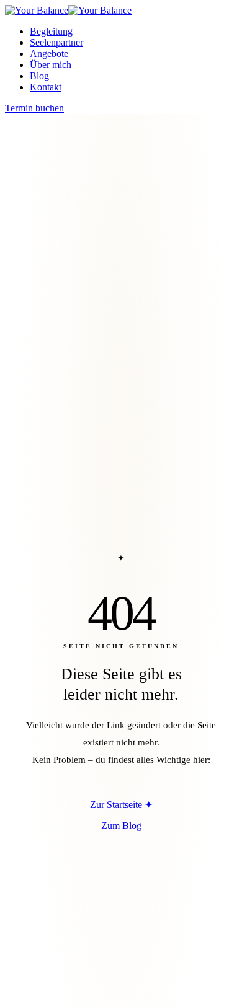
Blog (39, 76)
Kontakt (45, 87)
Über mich (50, 64)
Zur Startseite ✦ (121, 804)
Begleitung (51, 31)
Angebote (49, 53)
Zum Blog (121, 825)
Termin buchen (34, 108)
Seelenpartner (56, 42)
